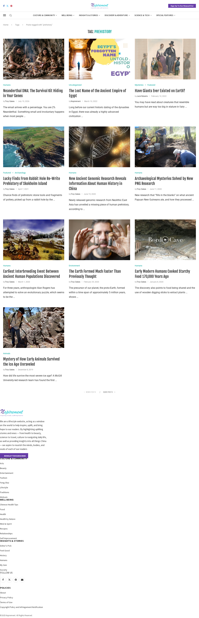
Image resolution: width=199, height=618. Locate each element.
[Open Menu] (4, 15)
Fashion (3, 478)
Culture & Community (44, 15)
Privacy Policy (6, 597)
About (3, 593)
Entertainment (6, 473)
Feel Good (5, 550)
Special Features (164, 15)
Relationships (6, 533)
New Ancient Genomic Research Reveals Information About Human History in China (97, 183)
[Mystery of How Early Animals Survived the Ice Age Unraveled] (33, 327)
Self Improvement (8, 538)
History (3, 555)
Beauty (3, 468)
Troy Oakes (9, 101)
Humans (3, 560)
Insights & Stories (88, 15)
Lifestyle (4, 487)
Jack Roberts (142, 96)
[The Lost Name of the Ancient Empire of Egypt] (99, 59)
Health (3, 514)
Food (2, 509)
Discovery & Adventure (116, 15)
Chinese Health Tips (9, 504)
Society (3, 570)
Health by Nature (7, 519)
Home (5, 25)
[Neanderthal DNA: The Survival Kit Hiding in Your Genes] (33, 59)
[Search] (10, 15)
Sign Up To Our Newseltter (182, 6)
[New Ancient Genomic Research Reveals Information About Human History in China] (99, 146)
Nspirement (76, 101)
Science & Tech (142, 15)
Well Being (67, 15)
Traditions (4, 492)
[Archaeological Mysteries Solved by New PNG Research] (165, 146)
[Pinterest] (11, 6)
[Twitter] (7, 6)
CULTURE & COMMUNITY (13, 458)
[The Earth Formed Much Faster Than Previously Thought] (99, 239)
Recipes (4, 529)
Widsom (3, 497)
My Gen (3, 565)
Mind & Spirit (6, 524)
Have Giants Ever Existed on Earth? (160, 90)
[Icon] (165, 240)
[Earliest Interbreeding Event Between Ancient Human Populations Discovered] (33, 239)
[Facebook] (4, 6)
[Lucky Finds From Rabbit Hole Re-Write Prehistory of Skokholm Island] (33, 146)
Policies (5, 587)
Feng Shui (4, 483)
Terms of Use (6, 602)
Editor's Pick (6, 546)
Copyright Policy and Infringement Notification (21, 607)
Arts (2, 463)
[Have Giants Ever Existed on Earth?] (165, 59)
